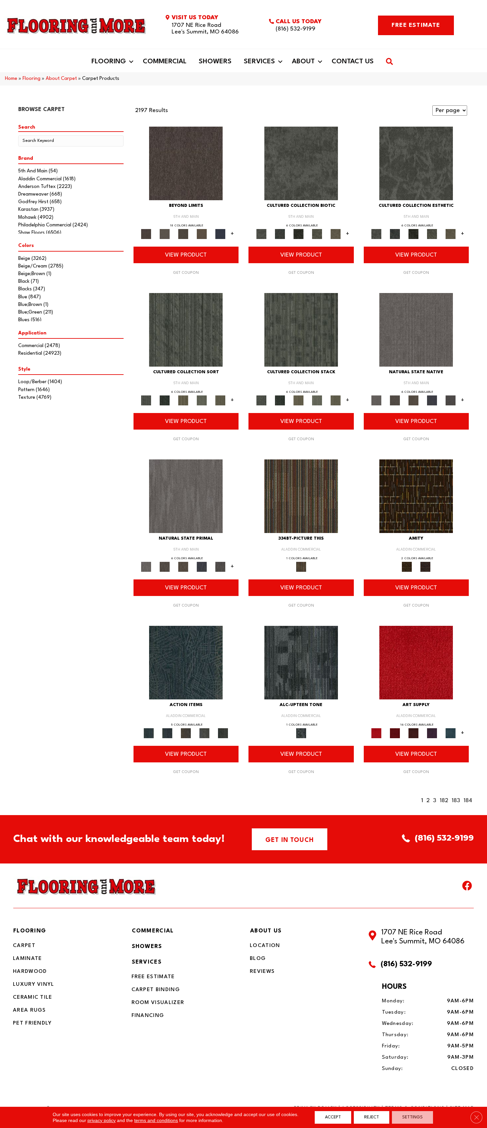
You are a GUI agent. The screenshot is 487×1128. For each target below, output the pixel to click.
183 (456, 800)
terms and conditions (156, 1120)
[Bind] (186, 330)
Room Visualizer (158, 1002)
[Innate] (432, 400)
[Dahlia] (395, 733)
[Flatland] (220, 234)
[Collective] (298, 234)
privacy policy (101, 1120)
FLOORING (29, 931)
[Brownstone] (186, 733)
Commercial (165, 61)
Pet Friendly (32, 1023)
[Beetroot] (413, 733)
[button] (131, 62)
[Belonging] (416, 330)
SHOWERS (147, 946)
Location (265, 945)
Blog (258, 958)
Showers (215, 61)
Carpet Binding (156, 989)
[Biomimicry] (301, 163)
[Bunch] (164, 400)
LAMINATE (27, 958)
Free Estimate (153, 977)
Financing (148, 1015)
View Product (186, 255)
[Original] (450, 400)
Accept (333, 1117)
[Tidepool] (186, 663)
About (303, 61)
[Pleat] (201, 400)
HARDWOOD (30, 971)
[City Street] (223, 733)
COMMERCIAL (153, 931)
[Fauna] (201, 234)
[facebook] (467, 887)
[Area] (186, 163)
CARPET (24, 945)
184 (467, 800)
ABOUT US (266, 931)
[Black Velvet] (425, 567)
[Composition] (317, 234)
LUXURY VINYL (33, 984)
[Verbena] (432, 733)
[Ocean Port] (167, 733)
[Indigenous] (413, 400)
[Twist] (220, 400)
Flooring (108, 61)
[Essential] (395, 400)
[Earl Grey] (204, 733)
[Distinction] (335, 234)
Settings (412, 1117)
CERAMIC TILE (32, 997)
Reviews (262, 971)
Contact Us (353, 61)
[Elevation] (183, 234)
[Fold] (183, 400)
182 (444, 800)
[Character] (280, 234)
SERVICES (147, 962)
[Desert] (164, 234)
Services (259, 61)
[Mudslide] (301, 496)
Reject (371, 1117)
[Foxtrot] (301, 663)
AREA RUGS (29, 1010)
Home (11, 78)
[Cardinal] (416, 663)
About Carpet (61, 78)
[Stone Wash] (450, 733)
